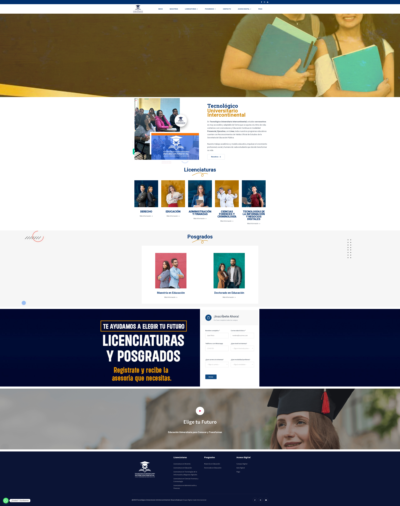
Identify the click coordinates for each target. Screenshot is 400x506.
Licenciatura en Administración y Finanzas (185, 486)
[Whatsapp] (6, 500)
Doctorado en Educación (229, 292)
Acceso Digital (243, 9)
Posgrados (209, 9)
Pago (260, 9)
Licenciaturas (190, 9)
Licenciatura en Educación (182, 468)
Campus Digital (241, 464)
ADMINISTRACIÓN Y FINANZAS (200, 213)
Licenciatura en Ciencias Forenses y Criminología (185, 480)
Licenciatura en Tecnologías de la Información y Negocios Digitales (185, 473)
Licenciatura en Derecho (182, 464)
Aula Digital (240, 468)
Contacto (227, 9)
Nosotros (174, 9)
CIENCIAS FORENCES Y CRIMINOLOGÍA (227, 214)
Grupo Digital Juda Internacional (194, 500)
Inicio (160, 9)
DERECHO (146, 211)
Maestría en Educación (171, 292)
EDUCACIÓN (173, 211)
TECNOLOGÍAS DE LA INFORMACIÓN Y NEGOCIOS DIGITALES (254, 215)
